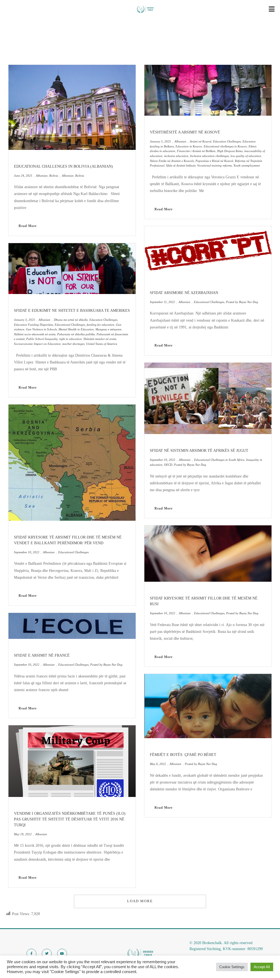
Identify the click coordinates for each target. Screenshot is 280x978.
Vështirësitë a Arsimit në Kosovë (185, 132)
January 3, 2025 (24, 319)
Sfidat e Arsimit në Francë (42, 655)
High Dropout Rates (230, 151)
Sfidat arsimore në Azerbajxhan (184, 293)
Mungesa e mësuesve (108, 329)
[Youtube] (62, 954)
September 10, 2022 (26, 552)
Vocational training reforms (214, 165)
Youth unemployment (247, 165)
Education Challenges (103, 319)
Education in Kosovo (189, 146)
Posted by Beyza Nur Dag (106, 664)
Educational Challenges (70, 324)
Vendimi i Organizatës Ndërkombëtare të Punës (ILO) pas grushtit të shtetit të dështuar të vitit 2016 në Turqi (70, 819)
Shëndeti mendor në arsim (99, 338)
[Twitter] (47, 954)
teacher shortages (73, 343)
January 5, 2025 (160, 141)
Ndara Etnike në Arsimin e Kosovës (172, 160)
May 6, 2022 (158, 763)
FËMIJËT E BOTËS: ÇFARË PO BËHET (183, 755)
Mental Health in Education (76, 329)
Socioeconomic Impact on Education (37, 343)
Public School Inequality (41, 338)
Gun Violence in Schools (41, 329)
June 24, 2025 (23, 175)
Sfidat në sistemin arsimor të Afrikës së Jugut (199, 451)
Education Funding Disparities (33, 324)
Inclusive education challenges (209, 156)
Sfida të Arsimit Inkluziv (181, 165)
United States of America (101, 343)
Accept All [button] (262, 967)
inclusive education (176, 156)
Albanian (42, 175)
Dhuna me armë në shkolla (71, 319)
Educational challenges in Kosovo (225, 146)
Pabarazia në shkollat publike (76, 334)
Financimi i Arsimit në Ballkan (196, 151)
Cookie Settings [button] (231, 967)
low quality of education (246, 156)
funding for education (100, 324)
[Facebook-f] (31, 954)
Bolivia (53, 175)
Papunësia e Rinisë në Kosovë (214, 160)
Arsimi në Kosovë (200, 141)
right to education (70, 338)
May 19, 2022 (23, 834)
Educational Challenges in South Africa (219, 459)
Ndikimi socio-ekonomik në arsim (35, 334)
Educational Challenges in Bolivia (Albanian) (63, 166)
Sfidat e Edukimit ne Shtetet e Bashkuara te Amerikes (72, 310)
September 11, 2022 (162, 302)
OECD (168, 464)
